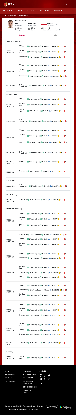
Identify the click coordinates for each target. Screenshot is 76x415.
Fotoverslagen (29, 374)
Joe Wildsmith (23, 15)
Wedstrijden (31, 10)
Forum (19, 10)
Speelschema (28, 378)
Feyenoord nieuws (29, 406)
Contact (8, 378)
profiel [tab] (54, 35)
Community (58, 10)
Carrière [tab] (22, 35)
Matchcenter (7, 10)
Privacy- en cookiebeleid (13, 406)
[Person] (71, 4)
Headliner (40, 406)
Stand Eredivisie (30, 387)
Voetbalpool (44, 10)
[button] (67, 4)
